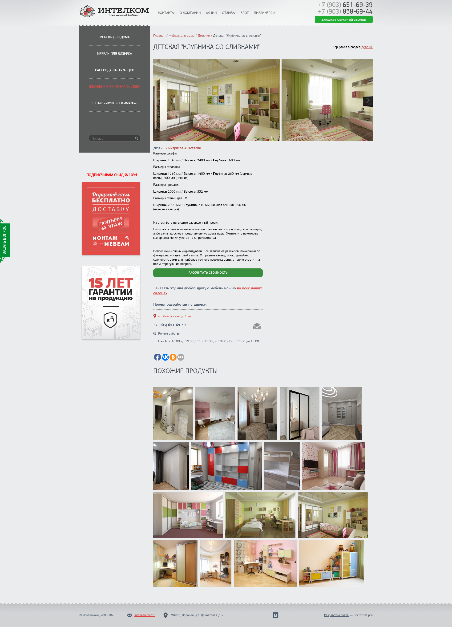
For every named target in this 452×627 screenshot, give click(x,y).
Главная (159, 35)
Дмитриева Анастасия (183, 148)
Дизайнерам (264, 13)
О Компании (190, 13)
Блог (245, 13)
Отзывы (228, 13)
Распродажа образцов (114, 70)
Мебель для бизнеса (114, 54)
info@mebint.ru (144, 615)
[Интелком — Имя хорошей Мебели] (114, 11)
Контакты (166, 13)
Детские (204, 35)
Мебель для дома (115, 37)
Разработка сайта (336, 615)
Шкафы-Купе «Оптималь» (115, 103)
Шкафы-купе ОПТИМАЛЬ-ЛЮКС (114, 87)
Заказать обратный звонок (344, 19)
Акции (211, 13)
